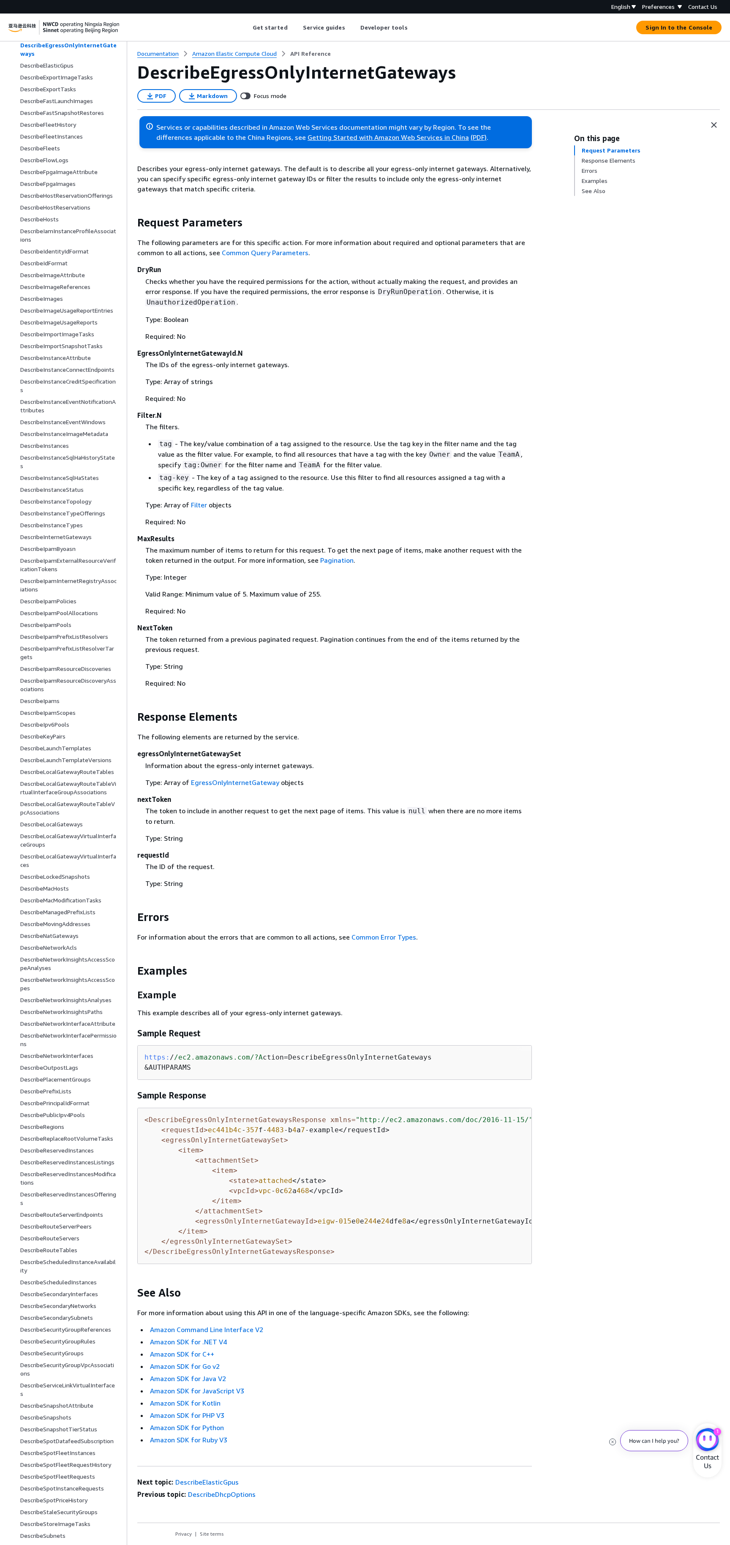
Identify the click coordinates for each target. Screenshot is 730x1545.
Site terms (212, 1534)
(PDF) (479, 137)
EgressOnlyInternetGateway (235, 782)
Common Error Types (383, 937)
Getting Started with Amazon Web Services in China (388, 137)
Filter (199, 505)
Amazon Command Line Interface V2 (206, 1329)
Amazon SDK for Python (187, 1427)
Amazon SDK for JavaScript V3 (197, 1391)
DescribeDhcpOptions (222, 1494)
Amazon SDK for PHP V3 (187, 1415)
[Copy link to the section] (130, 222)
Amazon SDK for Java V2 (188, 1378)
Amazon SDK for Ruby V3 (188, 1440)
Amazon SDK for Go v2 (185, 1366)
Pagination (337, 560)
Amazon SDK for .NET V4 (188, 1342)
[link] (310, 53)
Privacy (183, 1534)
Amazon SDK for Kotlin (185, 1403)
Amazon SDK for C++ (182, 1354)
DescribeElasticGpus (207, 1482)
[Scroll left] (246, 27)
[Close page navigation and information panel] (714, 125)
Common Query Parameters (265, 252)
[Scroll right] (414, 27)
